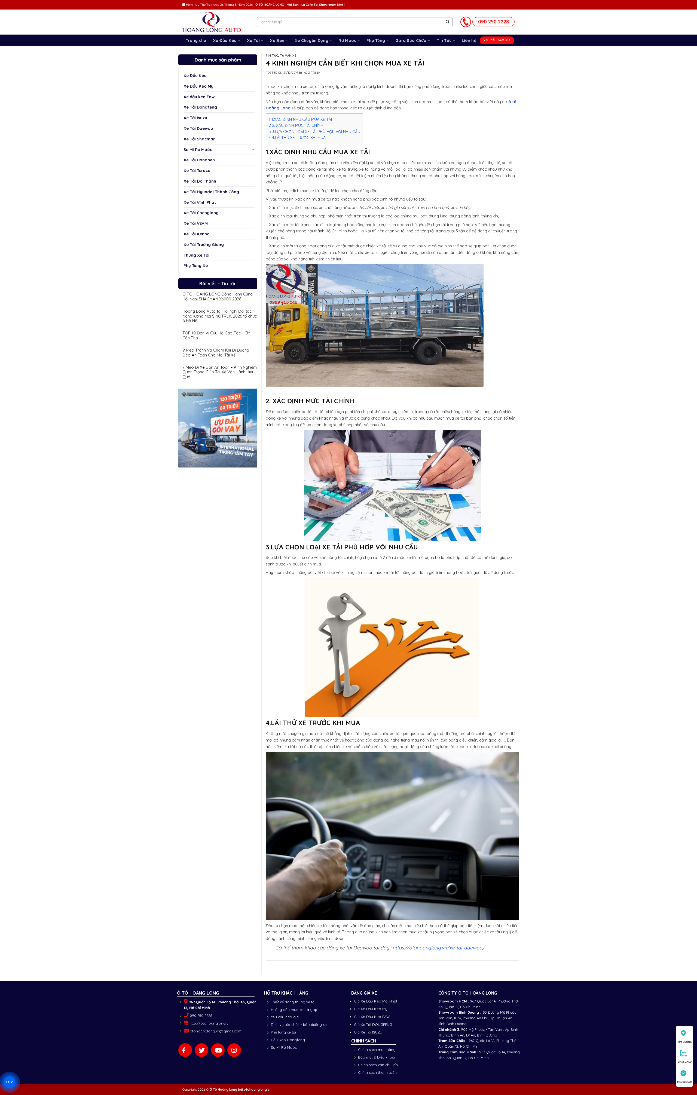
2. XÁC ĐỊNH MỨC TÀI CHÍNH (296, 125)
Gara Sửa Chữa (411, 40)
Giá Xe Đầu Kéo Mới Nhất (375, 1001)
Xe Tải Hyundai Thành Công (211, 191)
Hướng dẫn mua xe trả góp (294, 1009)
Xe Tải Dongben (199, 159)
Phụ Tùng (375, 40)
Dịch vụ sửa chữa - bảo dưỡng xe (299, 1024)
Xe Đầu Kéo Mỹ (198, 86)
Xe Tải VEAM (196, 223)
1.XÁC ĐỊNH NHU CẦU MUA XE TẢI (300, 119)
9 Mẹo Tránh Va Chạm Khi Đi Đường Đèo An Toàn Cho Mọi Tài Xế (215, 353)
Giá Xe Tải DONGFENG (373, 1024)
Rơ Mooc (347, 40)
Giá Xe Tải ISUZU (368, 1032)
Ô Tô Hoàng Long (223, 1089)
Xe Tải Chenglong (201, 212)
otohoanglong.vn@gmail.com (215, 1031)
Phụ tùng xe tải (283, 1032)
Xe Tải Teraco (197, 170)
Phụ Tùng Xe (196, 265)
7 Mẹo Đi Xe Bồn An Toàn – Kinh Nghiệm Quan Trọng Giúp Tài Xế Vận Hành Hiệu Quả (219, 372)
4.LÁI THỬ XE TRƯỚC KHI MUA (297, 137)
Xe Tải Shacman (200, 139)
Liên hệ (469, 40)
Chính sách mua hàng (377, 1049)
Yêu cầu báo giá (285, 1017)
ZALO (9, 1082)
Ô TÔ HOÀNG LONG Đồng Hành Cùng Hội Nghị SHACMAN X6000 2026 (217, 297)
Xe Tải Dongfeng (200, 107)
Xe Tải (253, 40)
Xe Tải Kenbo (197, 233)
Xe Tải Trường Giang (204, 244)
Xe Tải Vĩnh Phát (200, 202)
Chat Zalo (685, 1061)
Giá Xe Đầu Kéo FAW (372, 1016)
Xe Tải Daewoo (198, 128)
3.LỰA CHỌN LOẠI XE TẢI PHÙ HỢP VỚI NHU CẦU (314, 131)
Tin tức (272, 55)
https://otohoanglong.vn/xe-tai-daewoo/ (439, 948)
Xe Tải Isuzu (195, 117)
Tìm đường (685, 1041)
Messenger (684, 1081)
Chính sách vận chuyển (378, 1065)
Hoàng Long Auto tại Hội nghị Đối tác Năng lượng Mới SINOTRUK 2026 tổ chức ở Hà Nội (219, 316)
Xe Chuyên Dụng (311, 40)
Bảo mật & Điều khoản (377, 1057)
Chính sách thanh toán (377, 1072)
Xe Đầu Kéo (225, 40)
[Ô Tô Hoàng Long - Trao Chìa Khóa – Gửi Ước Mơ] (215, 22)
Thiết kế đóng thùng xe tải (293, 1002)
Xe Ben (277, 40)
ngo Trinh (312, 73)
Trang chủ (196, 40)
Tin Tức (444, 40)
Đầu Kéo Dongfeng (288, 1040)
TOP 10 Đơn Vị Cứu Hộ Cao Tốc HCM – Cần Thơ (218, 335)
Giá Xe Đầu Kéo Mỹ (370, 1009)
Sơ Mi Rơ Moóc (198, 149)
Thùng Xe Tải (196, 255)
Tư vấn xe (288, 55)
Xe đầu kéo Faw (199, 96)
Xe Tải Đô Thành (200, 181)
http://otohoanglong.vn (210, 1023)
